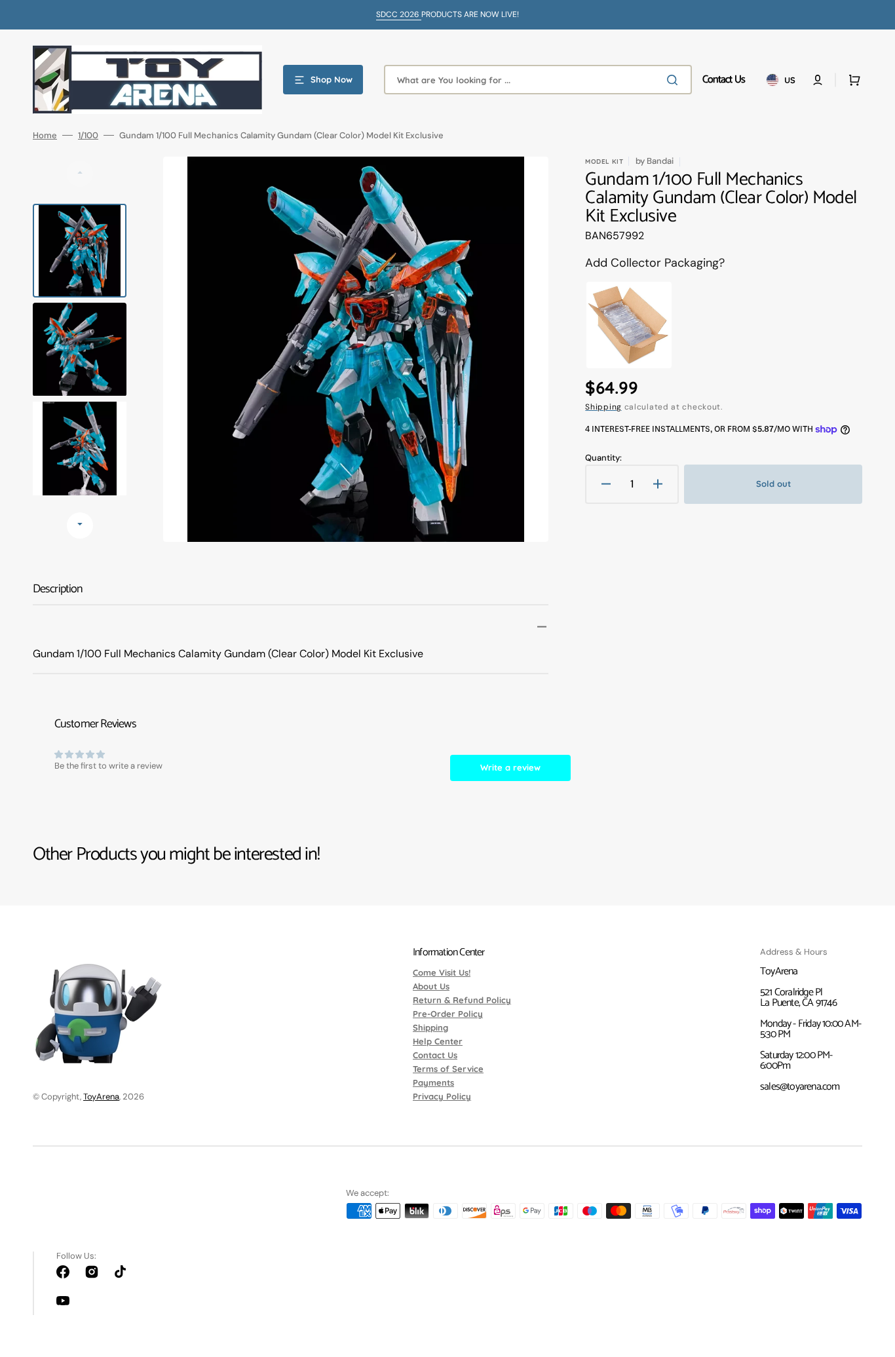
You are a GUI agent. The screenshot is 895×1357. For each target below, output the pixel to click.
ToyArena (101, 1096)
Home (45, 135)
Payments (433, 1082)
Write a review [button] (510, 767)
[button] (817, 80)
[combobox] (538, 79)
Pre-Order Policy (448, 1013)
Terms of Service (448, 1068)
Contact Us (435, 1055)
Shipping (603, 407)
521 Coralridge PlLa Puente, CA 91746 (798, 998)
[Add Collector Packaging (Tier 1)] (625, 325)
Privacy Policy (442, 1096)
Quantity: (603, 457)
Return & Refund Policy (462, 1000)
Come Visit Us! (441, 973)
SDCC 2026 (398, 14)
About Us (431, 986)
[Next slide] (80, 525)
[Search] (675, 80)
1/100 (88, 135)
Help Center (438, 1041)
